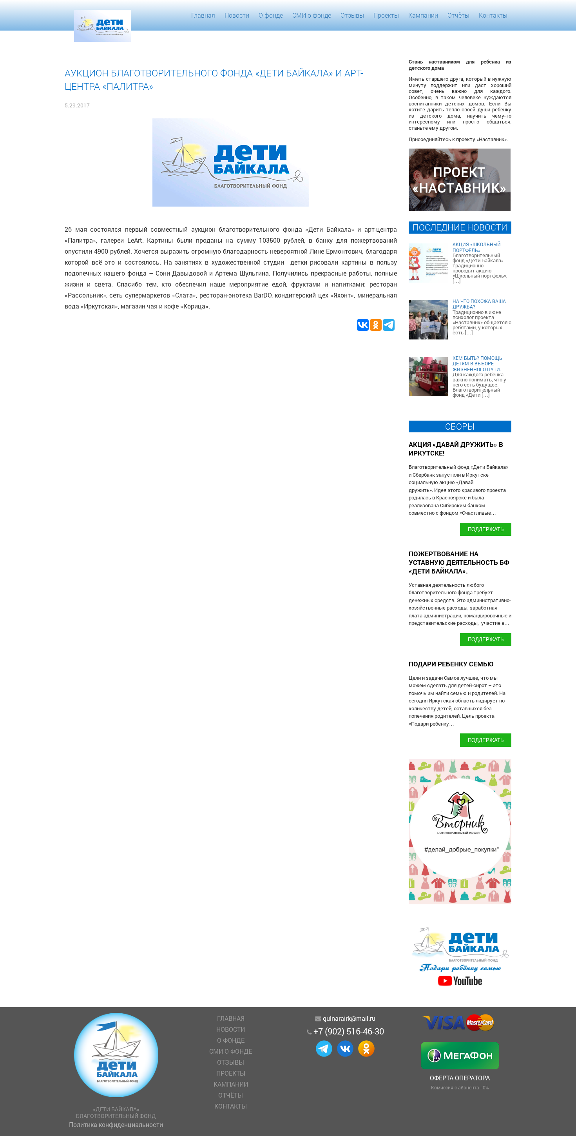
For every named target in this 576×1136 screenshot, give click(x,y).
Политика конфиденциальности (116, 1124)
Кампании (423, 15)
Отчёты (458, 15)
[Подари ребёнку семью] (460, 986)
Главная (203, 15)
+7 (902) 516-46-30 (348, 1031)
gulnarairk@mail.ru (349, 1018)
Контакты (493, 15)
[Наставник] (460, 209)
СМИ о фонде (311, 15)
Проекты (386, 15)
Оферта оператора (460, 1078)
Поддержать (486, 529)
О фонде (271, 15)
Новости (237, 15)
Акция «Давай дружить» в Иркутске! (456, 448)
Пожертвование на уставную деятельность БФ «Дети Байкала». (459, 562)
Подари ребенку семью (451, 663)
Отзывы (352, 15)
